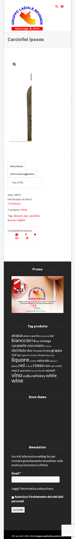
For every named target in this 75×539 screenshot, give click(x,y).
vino (17, 375)
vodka (27, 376)
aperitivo (36, 335)
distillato (19, 350)
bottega (45, 341)
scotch (58, 366)
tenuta (34, 370)
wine (17, 380)
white (51, 375)
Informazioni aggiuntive (22, 173)
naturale (43, 360)
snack (15, 370)
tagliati (21, 220)
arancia (45, 336)
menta (33, 360)
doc (29, 350)
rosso (38, 365)
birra (30, 340)
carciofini (34, 215)
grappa (56, 350)
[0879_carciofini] (14, 64)
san (52, 365)
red (21, 365)
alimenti (18, 215)
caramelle (19, 345)
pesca (15, 366)
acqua (17, 335)
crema (48, 346)
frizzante (37, 350)
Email (16, 473)
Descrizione (16, 166)
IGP (14, 355)
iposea (12, 220)
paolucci (53, 361)
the (40, 370)
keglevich (25, 355)
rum (47, 366)
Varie (24, 209)
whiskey (39, 375)
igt (18, 355)
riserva (28, 366)
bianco (19, 340)
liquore (20, 359)
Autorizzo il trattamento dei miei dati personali (37, 499)
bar (26, 215)
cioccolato (35, 345)
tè (43, 370)
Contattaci (14, 203)
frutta (47, 350)
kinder (34, 355)
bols (38, 341)
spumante (25, 370)
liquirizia (50, 355)
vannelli (50, 370)
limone (41, 355)
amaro (26, 335)
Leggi (15, 488)
